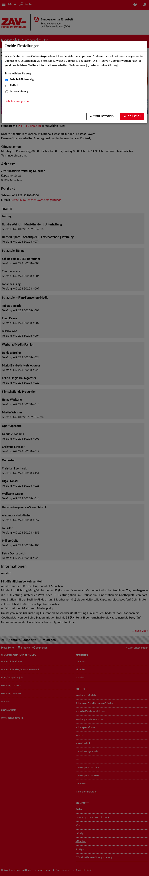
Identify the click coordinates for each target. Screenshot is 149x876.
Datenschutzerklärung (103, 65)
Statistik (14, 85)
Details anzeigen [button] (15, 101)
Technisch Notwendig (22, 79)
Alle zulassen (132, 116)
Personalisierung (19, 91)
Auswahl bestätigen (102, 116)
